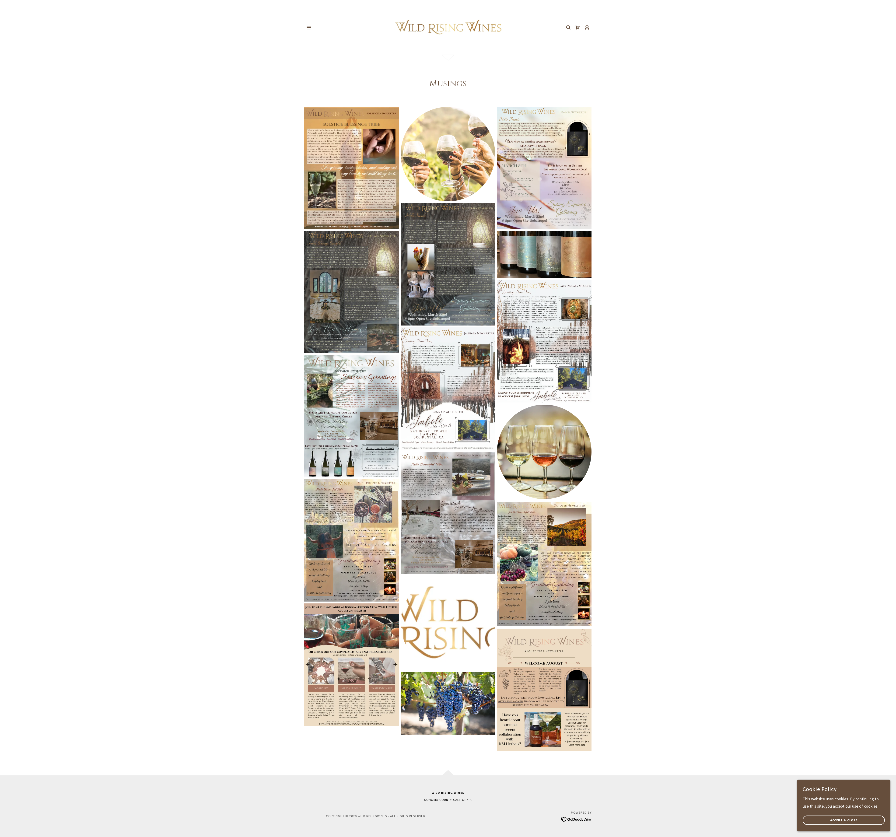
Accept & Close (844, 820)
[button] (309, 27)
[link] (448, 27)
